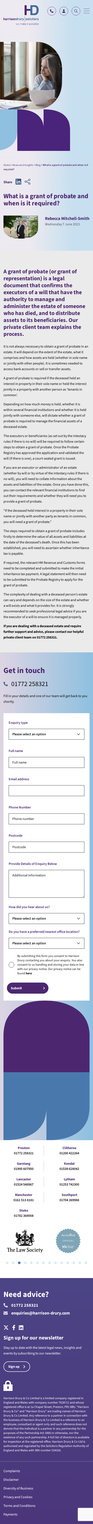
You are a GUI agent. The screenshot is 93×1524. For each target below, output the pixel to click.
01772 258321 (29, 684)
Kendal (69, 1163)
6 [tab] (37, 1263)
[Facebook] (13, 1328)
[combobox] (46, 734)
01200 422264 (69, 1153)
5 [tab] (31, 1263)
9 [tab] (55, 1263)
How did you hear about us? (29, 907)
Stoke (23, 1210)
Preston (24, 1148)
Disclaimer (11, 1479)
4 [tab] (25, 1263)
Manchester (23, 1194)
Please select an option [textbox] (29, 734)
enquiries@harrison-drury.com (40, 1313)
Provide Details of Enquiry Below (33, 863)
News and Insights (23, 165)
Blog (38, 165)
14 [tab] (86, 1263)
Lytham (69, 1179)
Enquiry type (18, 722)
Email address (19, 779)
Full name (16, 751)
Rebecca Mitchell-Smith (67, 219)
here (29, 973)
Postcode (15, 835)
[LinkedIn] (21, 1328)
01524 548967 (24, 1184)
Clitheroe (69, 1148)
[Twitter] (6, 1328)
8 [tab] (49, 1263)
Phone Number (20, 807)
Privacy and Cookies (17, 1497)
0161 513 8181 (23, 1200)
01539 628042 (69, 1168)
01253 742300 (69, 1184)
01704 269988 (69, 1200)
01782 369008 (24, 1215)
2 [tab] (13, 1263)
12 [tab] (73, 1263)
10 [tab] (61, 1263)
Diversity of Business (18, 1488)
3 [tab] (19, 1263)
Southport (69, 1194)
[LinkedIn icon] (18, 182)
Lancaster (23, 1179)
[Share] (27, 182)
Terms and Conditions (19, 1505)
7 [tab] (43, 1263)
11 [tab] (67, 1263)
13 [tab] (80, 1263)
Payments (10, 1514)
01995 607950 (24, 1168)
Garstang (23, 1163)
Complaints (11, 1471)
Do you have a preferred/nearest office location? (44, 931)
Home (6, 165)
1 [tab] (7, 1263)
